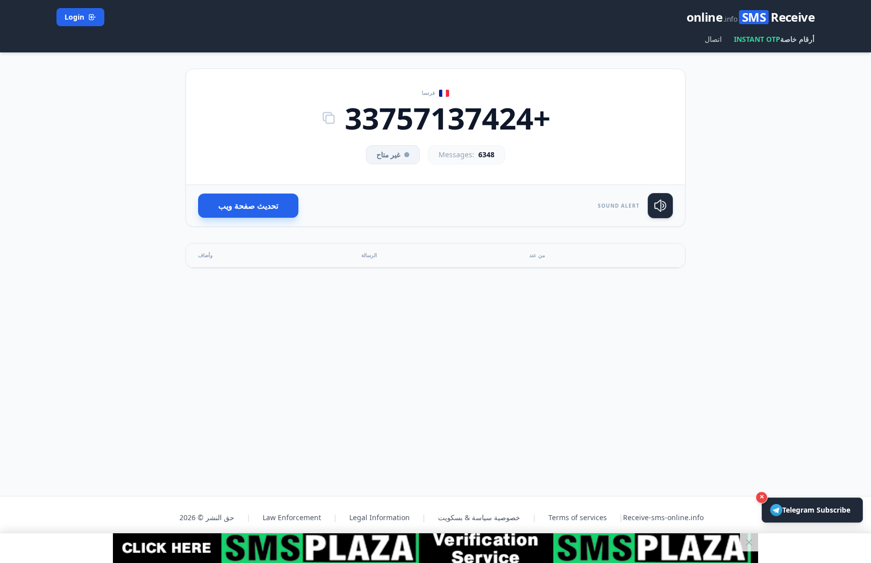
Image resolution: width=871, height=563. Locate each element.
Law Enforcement (292, 517)
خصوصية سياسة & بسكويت (479, 517)
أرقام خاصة (797, 39)
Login (74, 17)
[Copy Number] (329, 118)
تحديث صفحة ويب (248, 205)
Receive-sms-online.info (663, 517)
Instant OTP (757, 39)
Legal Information (379, 517)
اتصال (713, 39)
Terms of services (577, 517)
